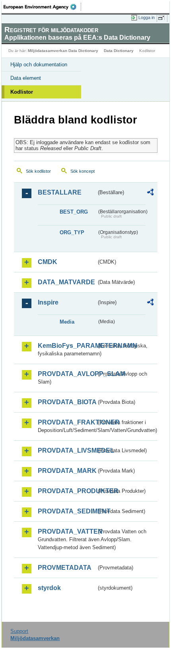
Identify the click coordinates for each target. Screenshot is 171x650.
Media (67, 322)
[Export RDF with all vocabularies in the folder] (150, 193)
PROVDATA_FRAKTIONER (67, 422)
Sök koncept (82, 171)
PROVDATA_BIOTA (67, 402)
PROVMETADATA (64, 567)
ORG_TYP (72, 232)
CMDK (47, 261)
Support (19, 631)
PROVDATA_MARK (67, 470)
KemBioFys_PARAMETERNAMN (67, 345)
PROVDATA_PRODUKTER (67, 491)
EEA (42, 7)
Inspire (48, 302)
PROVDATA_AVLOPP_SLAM (67, 373)
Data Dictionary (119, 50)
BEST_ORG (74, 212)
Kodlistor (21, 92)
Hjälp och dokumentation (38, 65)
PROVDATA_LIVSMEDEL (67, 450)
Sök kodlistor (38, 171)
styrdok (49, 587)
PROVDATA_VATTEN (67, 531)
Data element (25, 78)
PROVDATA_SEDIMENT (67, 511)
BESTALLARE (60, 192)
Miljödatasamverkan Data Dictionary (63, 50)
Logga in (146, 17)
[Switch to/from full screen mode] (162, 18)
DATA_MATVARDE (66, 282)
